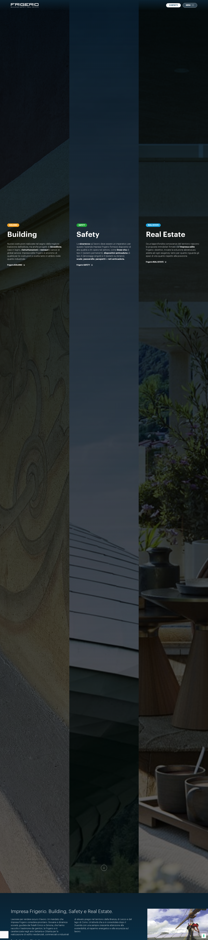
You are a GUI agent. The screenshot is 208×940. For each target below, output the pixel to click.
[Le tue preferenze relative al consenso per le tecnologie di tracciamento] (204, 935)
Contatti (173, 5)
